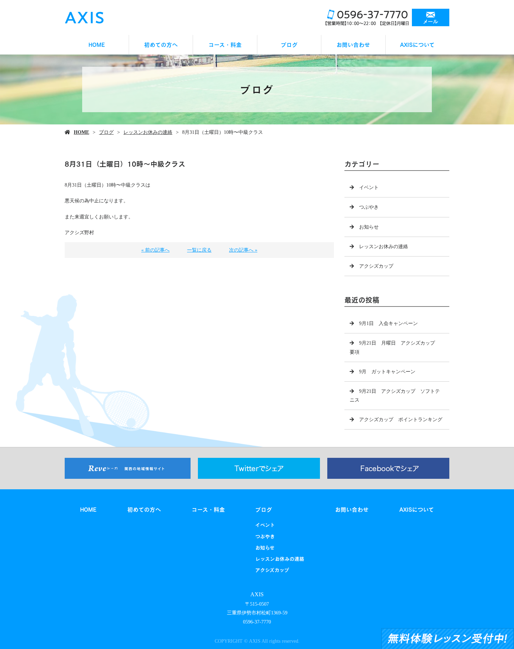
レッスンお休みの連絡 (147, 132)
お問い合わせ (353, 44)
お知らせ (369, 227)
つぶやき (369, 207)
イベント (369, 187)
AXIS (257, 594)
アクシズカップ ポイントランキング (400, 419)
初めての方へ (161, 44)
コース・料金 (225, 44)
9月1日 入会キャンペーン (388, 323)
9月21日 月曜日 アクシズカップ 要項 (395, 347)
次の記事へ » (243, 250)
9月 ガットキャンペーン (387, 371)
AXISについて (417, 44)
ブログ (289, 44)
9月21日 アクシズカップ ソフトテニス (395, 396)
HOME (96, 44)
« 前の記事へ (155, 250)
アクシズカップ (376, 266)
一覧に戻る (199, 250)
